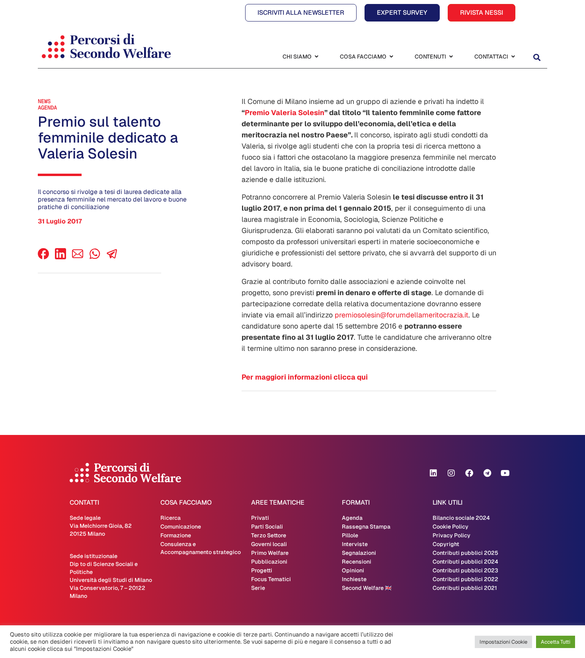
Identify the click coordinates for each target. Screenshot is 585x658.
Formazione (175, 535)
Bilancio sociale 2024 (461, 517)
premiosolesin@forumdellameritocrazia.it (401, 314)
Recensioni (356, 561)
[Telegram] (487, 473)
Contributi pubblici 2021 (465, 587)
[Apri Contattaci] (513, 57)
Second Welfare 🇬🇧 (367, 587)
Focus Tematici (271, 579)
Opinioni (353, 570)
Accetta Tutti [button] (555, 641)
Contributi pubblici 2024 (465, 561)
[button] (536, 57)
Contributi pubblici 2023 (465, 570)
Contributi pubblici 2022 (465, 579)
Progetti (261, 570)
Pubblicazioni (269, 561)
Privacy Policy (451, 535)
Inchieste (354, 579)
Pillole (350, 535)
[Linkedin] (433, 473)
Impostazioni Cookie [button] (503, 641)
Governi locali (269, 544)
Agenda (47, 107)
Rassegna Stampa (366, 526)
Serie (258, 587)
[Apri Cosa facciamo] (391, 57)
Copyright (446, 544)
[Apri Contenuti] (451, 57)
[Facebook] (43, 257)
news (44, 101)
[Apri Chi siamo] (316, 57)
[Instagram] (451, 473)
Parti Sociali (267, 526)
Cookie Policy (450, 526)
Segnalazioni (359, 552)
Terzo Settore (268, 535)
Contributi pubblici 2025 (465, 552)
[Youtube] (505, 473)
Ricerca (170, 517)
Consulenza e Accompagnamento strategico (200, 548)
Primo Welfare (270, 552)
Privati (260, 517)
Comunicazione (180, 526)
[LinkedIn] (60, 257)
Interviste (355, 544)
